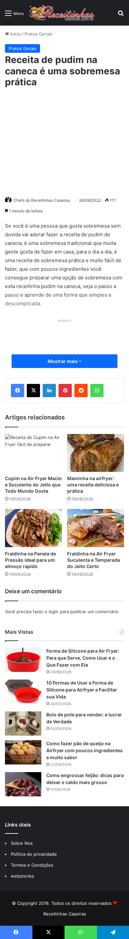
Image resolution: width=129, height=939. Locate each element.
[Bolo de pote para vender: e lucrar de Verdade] (23, 723)
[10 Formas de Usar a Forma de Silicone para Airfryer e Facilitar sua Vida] (23, 692)
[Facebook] (17, 390)
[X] (33, 390)
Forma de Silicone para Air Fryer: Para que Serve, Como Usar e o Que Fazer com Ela (82, 658)
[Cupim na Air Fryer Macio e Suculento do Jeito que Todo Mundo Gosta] (33, 453)
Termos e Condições (32, 865)
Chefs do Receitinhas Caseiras (42, 200)
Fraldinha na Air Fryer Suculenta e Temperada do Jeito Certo (93, 560)
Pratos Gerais (38, 33)
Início (15, 33)
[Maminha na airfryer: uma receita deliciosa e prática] (95, 453)
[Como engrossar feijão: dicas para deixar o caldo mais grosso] (23, 784)
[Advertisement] (64, 141)
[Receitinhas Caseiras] (62, 13)
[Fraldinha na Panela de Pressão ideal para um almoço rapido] (33, 528)
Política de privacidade (34, 854)
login (54, 611)
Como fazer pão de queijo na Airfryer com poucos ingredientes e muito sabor (84, 750)
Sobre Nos (22, 843)
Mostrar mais (63, 361)
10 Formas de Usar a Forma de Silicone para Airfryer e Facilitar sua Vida (81, 689)
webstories (22, 876)
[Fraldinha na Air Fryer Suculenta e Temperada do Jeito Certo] (95, 528)
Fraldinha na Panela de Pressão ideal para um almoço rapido (30, 560)
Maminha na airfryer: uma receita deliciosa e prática (93, 484)
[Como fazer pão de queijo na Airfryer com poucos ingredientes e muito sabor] (23, 752)
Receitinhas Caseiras (64, 913)
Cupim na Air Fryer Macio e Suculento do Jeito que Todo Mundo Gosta (33, 484)
